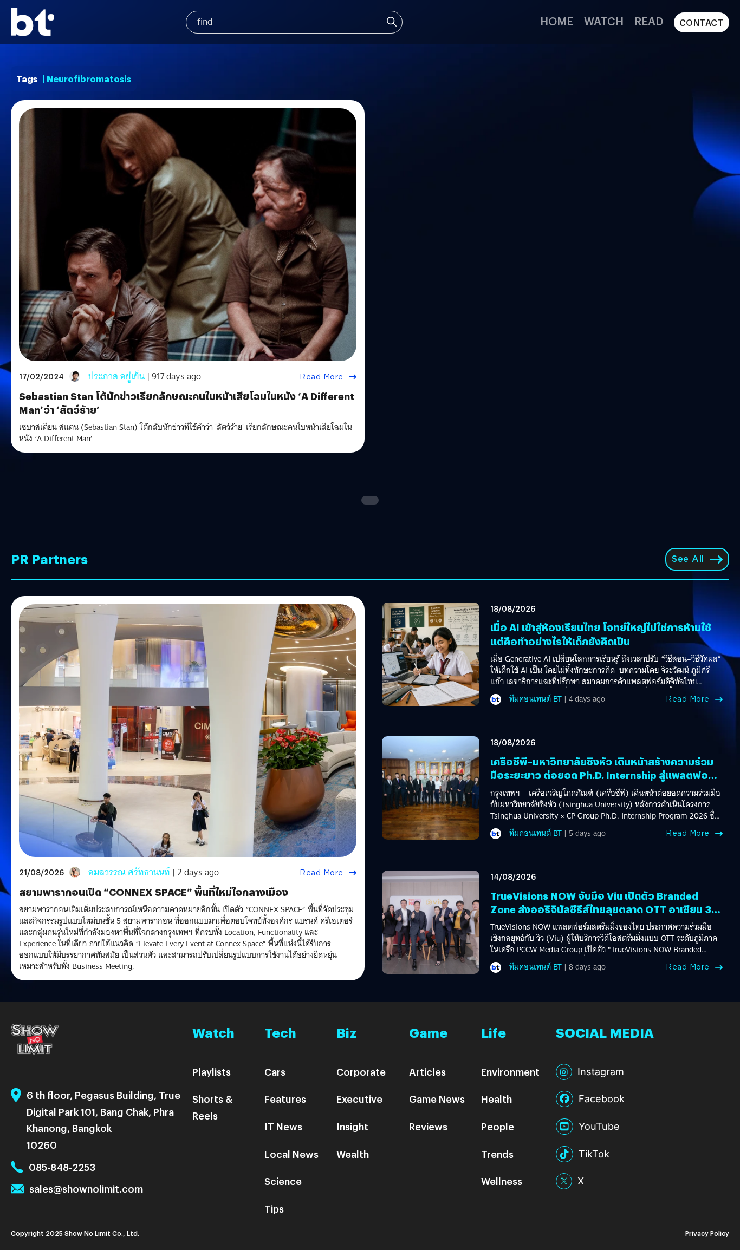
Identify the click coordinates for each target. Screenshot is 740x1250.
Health (496, 1098)
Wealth (352, 1154)
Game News (437, 1098)
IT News (283, 1126)
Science (283, 1181)
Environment (510, 1071)
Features (285, 1098)
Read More (321, 376)
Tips (274, 1208)
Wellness (501, 1181)
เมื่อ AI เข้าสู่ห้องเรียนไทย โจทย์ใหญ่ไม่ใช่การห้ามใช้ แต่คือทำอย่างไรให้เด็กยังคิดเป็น (600, 633)
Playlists (211, 1071)
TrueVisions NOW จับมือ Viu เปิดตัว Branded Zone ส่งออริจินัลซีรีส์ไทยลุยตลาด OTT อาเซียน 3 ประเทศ (600, 909)
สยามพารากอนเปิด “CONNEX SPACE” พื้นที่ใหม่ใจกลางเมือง (153, 892)
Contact (701, 22)
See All (688, 559)
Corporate (361, 1071)
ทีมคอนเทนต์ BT (535, 699)
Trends (497, 1154)
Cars (274, 1071)
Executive (359, 1098)
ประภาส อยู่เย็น (116, 376)
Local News (291, 1154)
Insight (352, 1126)
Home (556, 21)
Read (648, 21)
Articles (427, 1071)
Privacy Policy (707, 1233)
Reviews (428, 1126)
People (497, 1126)
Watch (604, 21)
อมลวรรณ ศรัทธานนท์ (129, 872)
